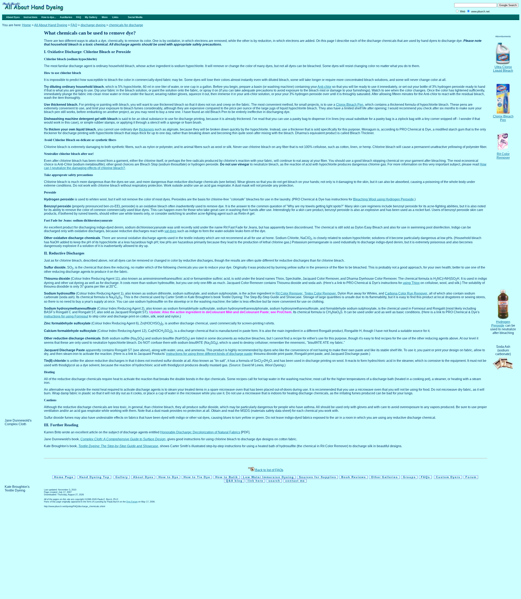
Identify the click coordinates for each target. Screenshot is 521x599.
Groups (409, 477)
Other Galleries (384, 477)
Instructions (30, 17)
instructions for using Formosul (66, 316)
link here (255, 480)
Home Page (64, 477)
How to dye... (48, 17)
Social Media (133, 17)
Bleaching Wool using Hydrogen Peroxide (383, 199)
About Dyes (12, 17)
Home (26, 25)
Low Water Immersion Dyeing (268, 477)
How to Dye (168, 477)
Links (116, 17)
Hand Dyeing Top (94, 477)
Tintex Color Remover (320, 293)
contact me (295, 480)
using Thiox (411, 283)
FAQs (425, 477)
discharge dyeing (93, 25)
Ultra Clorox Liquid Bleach (503, 68)
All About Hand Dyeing (50, 25)
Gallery (121, 477)
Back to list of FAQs (268, 470)
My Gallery (91, 17)
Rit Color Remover (289, 293)
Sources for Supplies (317, 477)
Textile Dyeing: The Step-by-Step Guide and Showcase (118, 446)
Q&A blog (234, 480)
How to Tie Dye (196, 477)
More (104, 17)
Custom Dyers (448, 477)
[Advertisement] (21, 97)
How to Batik (226, 477)
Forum (471, 477)
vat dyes (170, 231)
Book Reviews (353, 477)
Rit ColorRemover (503, 155)
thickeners (146, 129)
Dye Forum (132, 501)
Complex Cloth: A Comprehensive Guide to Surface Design (122, 439)
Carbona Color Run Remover (406, 293)
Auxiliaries (66, 17)
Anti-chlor (324, 86)
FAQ (78, 17)
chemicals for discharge (126, 25)
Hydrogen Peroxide (500, 323)
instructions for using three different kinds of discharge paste (209, 353)
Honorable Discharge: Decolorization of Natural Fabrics (200, 432)
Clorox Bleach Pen (503, 118)
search (274, 480)
